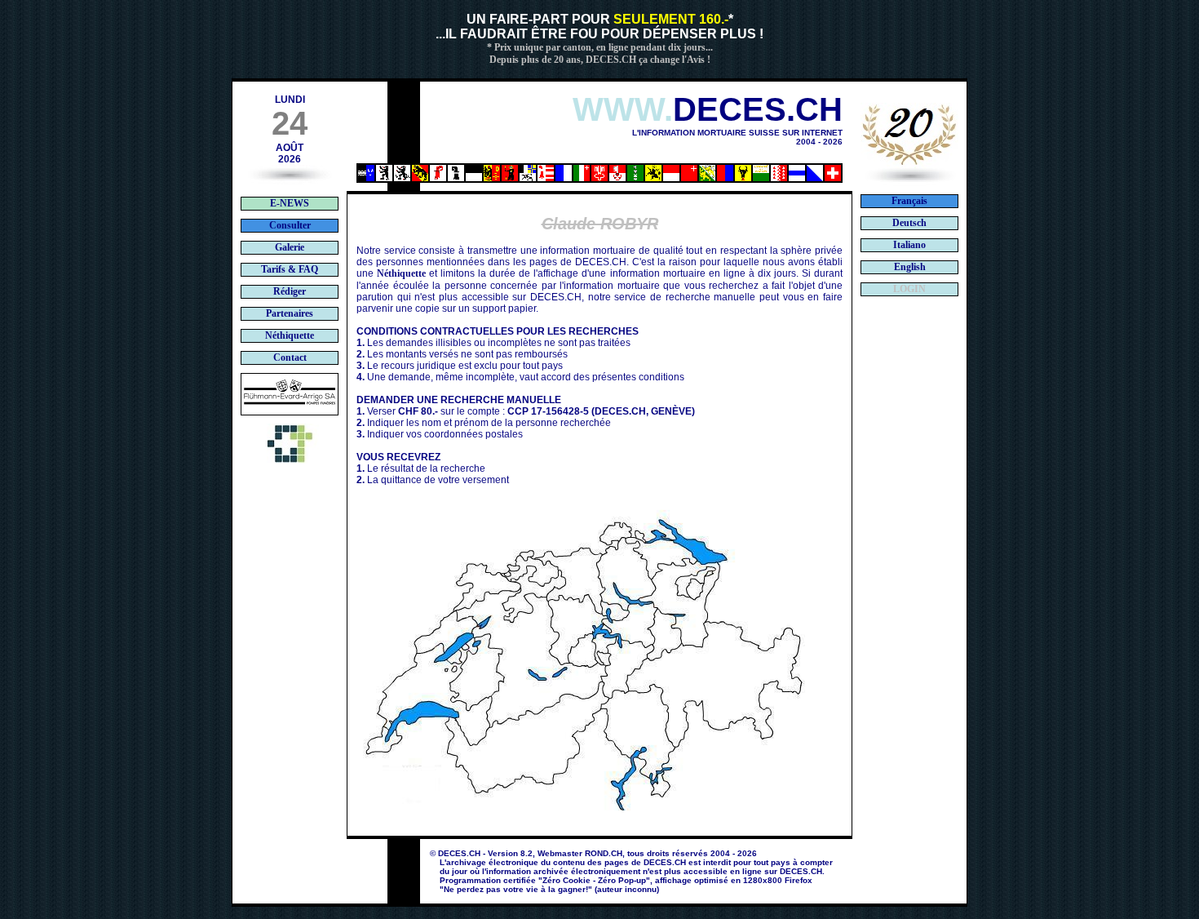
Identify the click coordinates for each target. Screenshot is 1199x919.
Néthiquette (401, 273)
